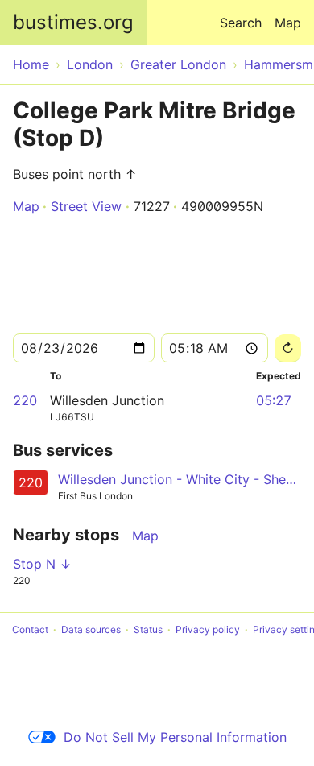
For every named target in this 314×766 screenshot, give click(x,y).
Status (148, 629)
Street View (86, 206)
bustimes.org (73, 22)
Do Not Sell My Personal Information (175, 737)
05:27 (273, 400)
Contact (30, 629)
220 (25, 400)
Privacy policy (208, 629)
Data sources (91, 629)
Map (288, 22)
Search (241, 22)
